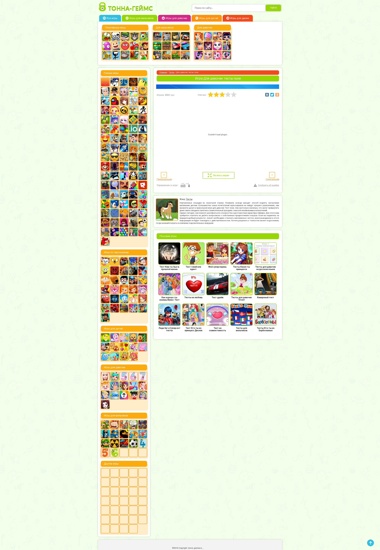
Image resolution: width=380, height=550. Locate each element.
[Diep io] (142, 519)
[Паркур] (114, 175)
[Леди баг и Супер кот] (142, 270)
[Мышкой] (133, 482)
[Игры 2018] (105, 482)
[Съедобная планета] (133, 213)
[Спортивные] (123, 203)
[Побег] (142, 175)
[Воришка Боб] (125, 36)
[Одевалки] (226, 45)
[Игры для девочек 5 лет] (123, 376)
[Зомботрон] (142, 424)
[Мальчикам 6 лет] (114, 452)
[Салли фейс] (123, 194)
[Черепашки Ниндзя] (123, 308)
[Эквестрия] (217, 55)
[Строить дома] (142, 203)
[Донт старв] (142, 472)
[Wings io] (123, 510)
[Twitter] (272, 94)
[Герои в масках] (133, 261)
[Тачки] (105, 298)
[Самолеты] (142, 433)
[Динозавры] (114, 128)
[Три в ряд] (142, 213)
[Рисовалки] (133, 346)
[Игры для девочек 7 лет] (142, 376)
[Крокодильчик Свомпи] (105, 157)
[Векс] (142, 110)
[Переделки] (133, 385)
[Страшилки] (133, 203)
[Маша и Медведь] (105, 346)
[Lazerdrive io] (114, 528)
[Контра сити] (105, 433)
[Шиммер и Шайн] (133, 308)
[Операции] (114, 385)
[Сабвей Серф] (143, 45)
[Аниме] (123, 100)
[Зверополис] (123, 270)
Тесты (171, 72)
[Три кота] (123, 356)
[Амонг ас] (114, 100)
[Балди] (143, 55)
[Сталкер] (114, 443)
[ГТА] (166, 36)
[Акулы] (105, 100)
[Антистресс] (133, 100)
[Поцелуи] (142, 385)
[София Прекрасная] (133, 289)
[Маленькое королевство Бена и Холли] (123, 337)
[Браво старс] (123, 110)
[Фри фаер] (133, 222)
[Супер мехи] (105, 213)
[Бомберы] (114, 110)
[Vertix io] (105, 510)
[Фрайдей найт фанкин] (123, 222)
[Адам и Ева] (142, 91)
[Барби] (105, 376)
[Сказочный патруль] (123, 289)
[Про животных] (114, 346)
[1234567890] (105, 82)
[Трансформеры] (114, 298)
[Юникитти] (226, 55)
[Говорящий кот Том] (134, 36)
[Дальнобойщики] (142, 119)
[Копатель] (105, 147)
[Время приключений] (114, 261)
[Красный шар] (125, 45)
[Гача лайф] (123, 119)
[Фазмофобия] (142, 491)
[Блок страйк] (157, 36)
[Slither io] (133, 500)
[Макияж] (198, 45)
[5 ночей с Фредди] (133, 82)
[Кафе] (217, 36)
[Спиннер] (106, 55)
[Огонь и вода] (123, 166)
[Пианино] (123, 175)
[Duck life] (142, 82)
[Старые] (133, 491)
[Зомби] (133, 424)
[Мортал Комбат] (123, 433)
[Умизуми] (133, 356)
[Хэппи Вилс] (105, 231)
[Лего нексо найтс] (114, 433)
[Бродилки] (133, 110)
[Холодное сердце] (208, 55)
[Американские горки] (123, 500)
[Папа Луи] (105, 175)
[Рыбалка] (133, 433)
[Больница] (114, 376)
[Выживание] (105, 119)
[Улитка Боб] (134, 55)
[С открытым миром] (114, 194)
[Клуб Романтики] (133, 138)
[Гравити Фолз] (142, 261)
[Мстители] (133, 280)
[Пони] (198, 55)
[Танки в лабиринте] (175, 55)
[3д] (123, 82)
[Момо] (123, 482)
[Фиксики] (123, 298)
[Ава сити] (114, 91)
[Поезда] (105, 185)
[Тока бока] (114, 356)
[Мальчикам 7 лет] (123, 452)
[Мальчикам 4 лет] (142, 443)
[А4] (105, 91)
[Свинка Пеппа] (142, 346)
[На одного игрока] (142, 482)
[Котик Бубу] (133, 147)
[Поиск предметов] (114, 185)
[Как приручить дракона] (133, 270)
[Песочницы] (114, 491)
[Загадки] (105, 337)
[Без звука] (114, 519)
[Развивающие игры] (123, 346)
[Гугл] (123, 472)
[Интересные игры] (105, 138)
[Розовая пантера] (114, 289)
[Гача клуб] (114, 119)
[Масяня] (105, 280)
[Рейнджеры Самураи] (105, 289)
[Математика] (142, 337)
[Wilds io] (114, 510)
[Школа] (133, 231)
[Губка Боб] (105, 270)
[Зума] (123, 128)
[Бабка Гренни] (114, 472)
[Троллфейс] (125, 55)
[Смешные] (105, 203)
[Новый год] (105, 491)
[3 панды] (114, 82)
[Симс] (114, 395)
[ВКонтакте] (267, 94)
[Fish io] (105, 528)
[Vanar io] (133, 528)
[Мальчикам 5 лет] (105, 452)
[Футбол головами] (142, 222)
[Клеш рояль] (123, 138)
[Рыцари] (157, 55)
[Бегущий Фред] (105, 110)
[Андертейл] (115, 36)
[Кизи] (143, 36)
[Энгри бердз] (105, 241)
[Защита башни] (123, 424)
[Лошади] (142, 157)
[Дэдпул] (114, 270)
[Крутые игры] (114, 157)
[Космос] (123, 147)
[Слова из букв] (142, 194)
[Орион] (142, 166)
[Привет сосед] (123, 185)
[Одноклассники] (277, 94)
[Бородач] (105, 317)
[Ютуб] (105, 500)
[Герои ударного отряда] (175, 36)
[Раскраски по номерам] (133, 185)
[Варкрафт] (133, 510)
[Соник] (114, 203)
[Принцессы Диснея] (105, 395)
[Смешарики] (105, 356)
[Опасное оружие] (133, 166)
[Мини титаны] (123, 280)
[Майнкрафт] (166, 45)
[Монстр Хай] (208, 45)
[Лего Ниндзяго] (157, 45)
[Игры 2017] (114, 500)
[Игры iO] (133, 128)
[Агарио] (133, 91)
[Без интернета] (123, 519)
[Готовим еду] (208, 36)
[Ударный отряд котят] (114, 222)
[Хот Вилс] (185, 55)
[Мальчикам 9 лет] (142, 452)
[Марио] (105, 166)
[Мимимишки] (114, 280)
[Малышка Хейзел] (105, 385)
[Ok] (376, 545)
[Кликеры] (106, 45)
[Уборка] (133, 395)
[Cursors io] (105, 519)
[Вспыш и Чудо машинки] (123, 261)
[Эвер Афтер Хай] (105, 404)
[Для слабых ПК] (133, 472)
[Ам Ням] (106, 36)
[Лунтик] (114, 337)
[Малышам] (133, 337)
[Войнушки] (105, 424)
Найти (273, 8)
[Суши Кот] (114, 213)
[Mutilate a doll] (105, 472)
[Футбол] (133, 443)
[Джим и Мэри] (105, 128)
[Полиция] (185, 45)
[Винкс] (198, 36)
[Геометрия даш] (133, 119)
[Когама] (115, 45)
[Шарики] (123, 231)
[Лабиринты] (123, 157)
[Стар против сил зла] (142, 289)
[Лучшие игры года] (142, 510)
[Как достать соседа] (114, 138)
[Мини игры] (114, 482)
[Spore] (142, 500)
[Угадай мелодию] (105, 222)
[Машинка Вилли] (134, 45)
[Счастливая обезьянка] (123, 213)
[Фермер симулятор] (133, 519)
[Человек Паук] (114, 308)
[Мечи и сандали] (114, 166)
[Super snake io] (123, 528)
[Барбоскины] (105, 261)
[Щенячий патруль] (142, 308)
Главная (163, 72)
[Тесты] (123, 395)
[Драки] (114, 424)
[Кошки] (142, 147)
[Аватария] (123, 91)
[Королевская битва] (114, 147)
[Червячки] (114, 231)
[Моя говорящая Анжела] (217, 45)
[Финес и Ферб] (133, 298)
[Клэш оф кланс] (142, 138)
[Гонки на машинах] (185, 36)
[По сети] (123, 491)
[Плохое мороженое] (133, 175)
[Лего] (133, 157)
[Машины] (175, 45)
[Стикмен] (115, 55)
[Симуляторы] (133, 194)
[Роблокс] (142, 185)
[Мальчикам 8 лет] (133, 452)
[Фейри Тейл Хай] (142, 395)
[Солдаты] (105, 443)
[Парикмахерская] (123, 385)
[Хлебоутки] (105, 308)
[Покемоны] (142, 280)
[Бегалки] (142, 100)
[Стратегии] (123, 443)
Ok (264, 545)
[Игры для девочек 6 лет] (133, 376)
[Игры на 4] (142, 128)
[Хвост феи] (142, 298)
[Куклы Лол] (226, 36)
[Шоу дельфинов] (142, 231)
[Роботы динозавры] (105, 194)
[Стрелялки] (166, 55)
